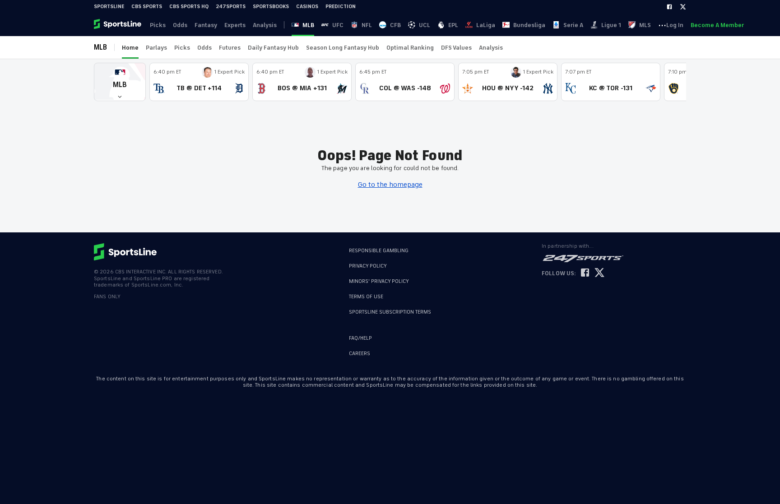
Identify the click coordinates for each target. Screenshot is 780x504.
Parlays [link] (156, 47)
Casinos (307, 6)
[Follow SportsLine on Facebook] (585, 273)
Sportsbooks (271, 6)
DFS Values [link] (456, 47)
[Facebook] (669, 7)
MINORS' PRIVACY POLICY (379, 281)
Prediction (340, 6)
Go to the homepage (390, 184)
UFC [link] (338, 25)
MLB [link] (308, 25)
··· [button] (662, 24)
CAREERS (359, 353)
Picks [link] (158, 25)
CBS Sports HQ (189, 6)
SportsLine (109, 6)
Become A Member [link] (717, 25)
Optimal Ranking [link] (410, 47)
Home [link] (130, 47)
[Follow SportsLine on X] (599, 273)
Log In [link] (674, 25)
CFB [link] (395, 25)
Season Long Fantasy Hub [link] (342, 47)
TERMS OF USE (366, 296)
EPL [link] (453, 25)
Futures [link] (230, 47)
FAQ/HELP (360, 338)
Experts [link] (235, 25)
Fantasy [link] (206, 25)
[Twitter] (683, 7)
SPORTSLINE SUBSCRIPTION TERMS (390, 312)
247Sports (231, 6)
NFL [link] (367, 25)
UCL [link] (424, 25)
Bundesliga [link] (529, 25)
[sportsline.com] (118, 24)
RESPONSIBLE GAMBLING (379, 250)
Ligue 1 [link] (611, 25)
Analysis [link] (265, 25)
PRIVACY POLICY (368, 266)
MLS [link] (645, 25)
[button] (120, 82)
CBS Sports (146, 6)
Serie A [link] (573, 25)
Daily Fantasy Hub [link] (273, 47)
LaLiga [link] (485, 25)
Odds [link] (180, 25)
